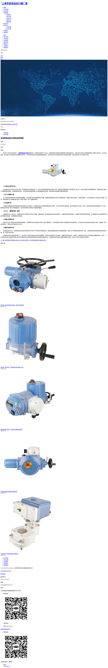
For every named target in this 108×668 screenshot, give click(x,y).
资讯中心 (6, 25)
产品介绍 (6, 11)
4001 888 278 (7, 666)
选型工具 (6, 23)
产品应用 (6, 12)
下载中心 (6, 30)
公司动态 (8, 27)
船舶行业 (8, 19)
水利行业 (8, 18)
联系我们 (6, 32)
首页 (5, 7)
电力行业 (8, 16)
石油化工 (8, 14)
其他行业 (8, 21)
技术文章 (8, 28)
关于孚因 (6, 9)
